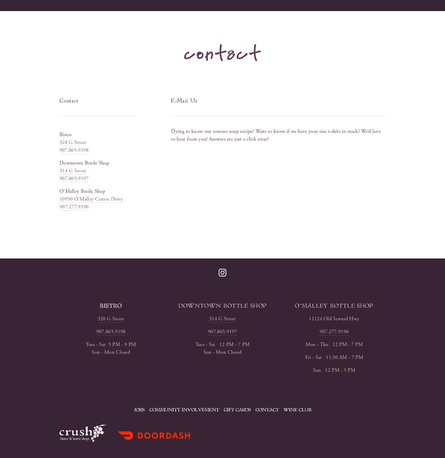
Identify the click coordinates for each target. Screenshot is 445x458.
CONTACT (267, 410)
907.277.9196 (74, 207)
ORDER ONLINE (247, 5)
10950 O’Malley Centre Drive (91, 199)
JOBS (139, 410)
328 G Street (72, 142)
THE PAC (153, 5)
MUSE (122, 5)
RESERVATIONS (344, 5)
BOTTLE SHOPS (195, 5)
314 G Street (72, 171)
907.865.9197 (74, 178)
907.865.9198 (74, 150)
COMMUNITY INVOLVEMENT (184, 410)
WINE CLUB (297, 410)
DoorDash (293, 5)
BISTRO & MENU (43, 5)
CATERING (89, 5)
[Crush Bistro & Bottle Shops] (222, 273)
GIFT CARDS (237, 410)
